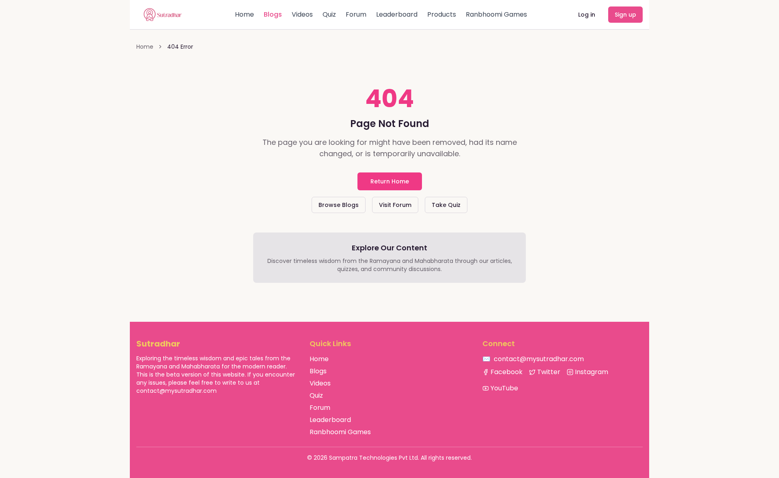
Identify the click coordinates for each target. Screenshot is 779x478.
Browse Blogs (338, 205)
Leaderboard (396, 14)
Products (441, 14)
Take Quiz (446, 205)
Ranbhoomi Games (496, 14)
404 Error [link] (180, 47)
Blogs (273, 14)
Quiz (329, 14)
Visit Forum (395, 205)
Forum (356, 14)
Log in (586, 15)
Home (244, 14)
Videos (302, 14)
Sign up (625, 15)
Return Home (389, 181)
